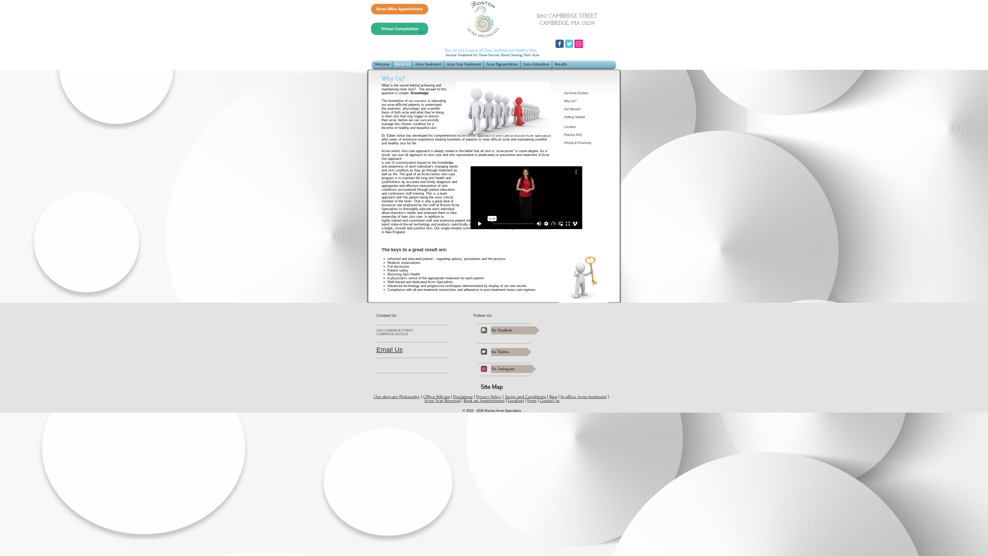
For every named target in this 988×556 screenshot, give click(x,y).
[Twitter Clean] (484, 352)
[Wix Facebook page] (559, 44)
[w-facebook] (484, 330)
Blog (553, 396)
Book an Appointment (484, 400)
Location (516, 400)
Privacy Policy (488, 396)
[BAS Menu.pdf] (421, 33)
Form (531, 400)
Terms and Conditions (525, 396)
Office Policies (436, 396)
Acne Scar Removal (442, 400)
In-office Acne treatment (584, 396)
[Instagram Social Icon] (579, 44)
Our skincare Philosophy (397, 396)
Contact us (550, 400)
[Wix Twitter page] (569, 44)
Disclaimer (463, 396)
